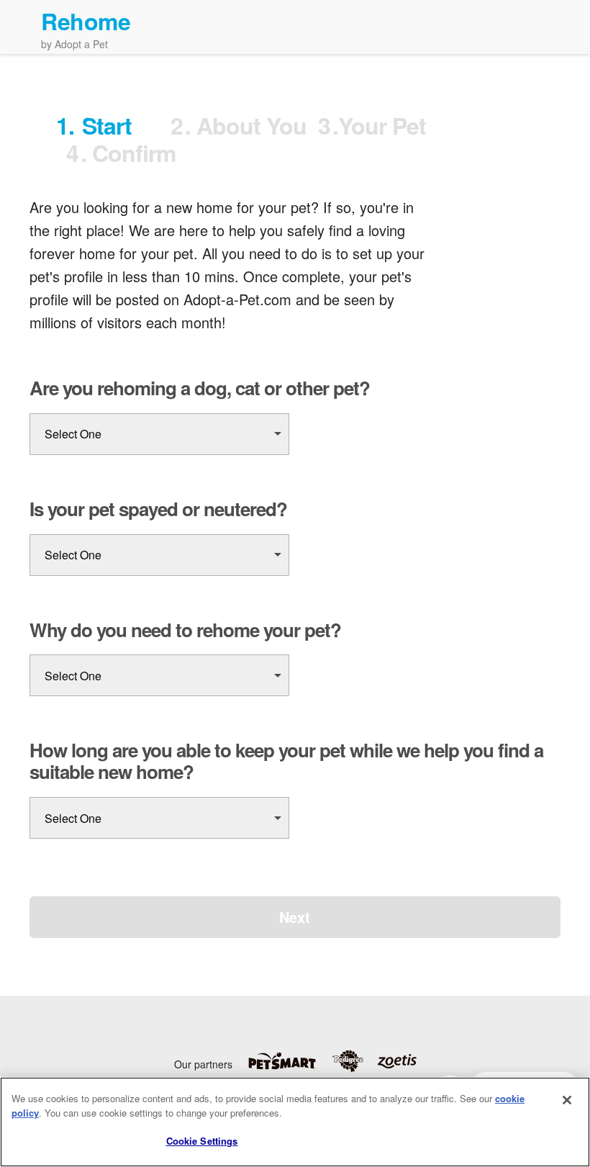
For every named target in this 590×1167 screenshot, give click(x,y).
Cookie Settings (202, 1141)
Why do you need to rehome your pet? (185, 630)
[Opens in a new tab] (289, 1061)
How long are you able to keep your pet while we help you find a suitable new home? (286, 761)
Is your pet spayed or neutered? (158, 509)
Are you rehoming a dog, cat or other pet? (200, 388)
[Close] (567, 1100)
